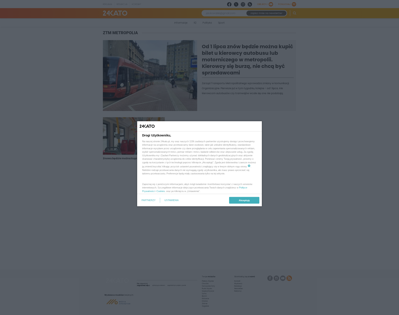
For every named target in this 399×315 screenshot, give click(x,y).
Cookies (160, 191)
